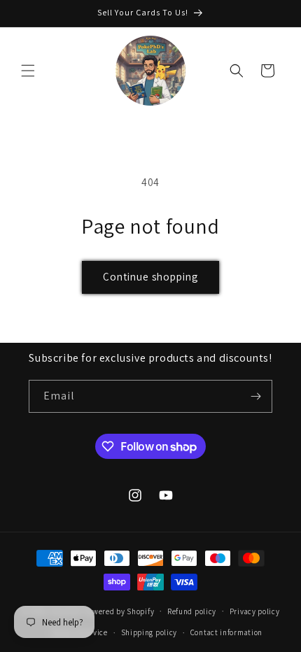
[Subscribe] (256, 396)
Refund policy (191, 611)
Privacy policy (255, 611)
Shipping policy (149, 632)
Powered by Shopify (119, 611)
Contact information (226, 632)
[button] (28, 70)
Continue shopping (150, 276)
